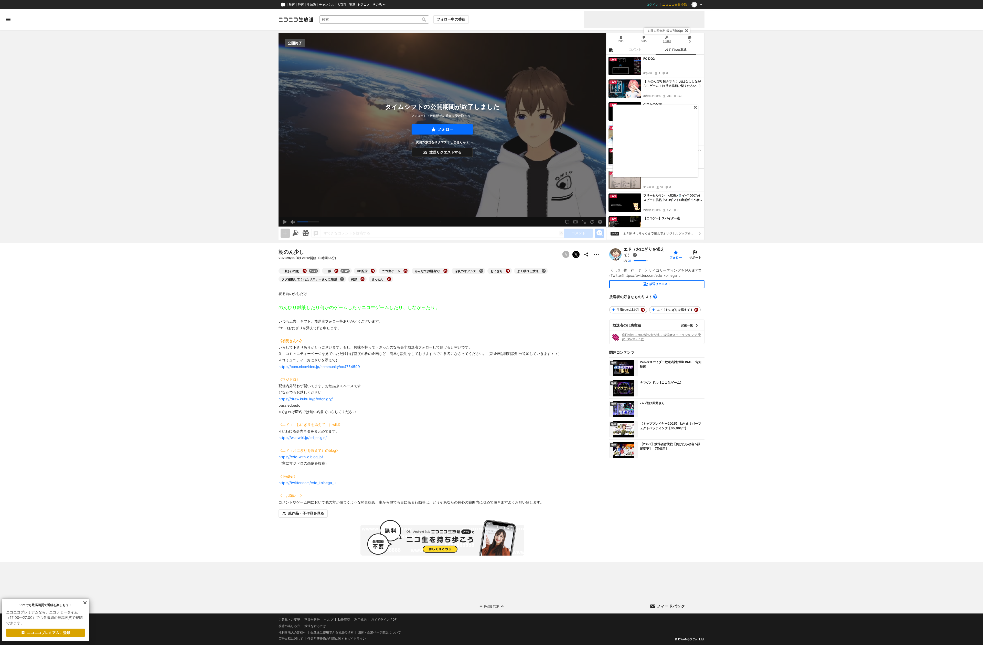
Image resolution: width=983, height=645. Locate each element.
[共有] (586, 254)
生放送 (311, 4)
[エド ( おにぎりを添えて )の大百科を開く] (696, 310)
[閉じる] (686, 31)
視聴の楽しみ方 (289, 626)
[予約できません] (565, 254)
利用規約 (360, 619)
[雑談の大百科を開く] (362, 279)
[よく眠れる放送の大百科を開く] (544, 271)
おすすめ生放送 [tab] (676, 49)
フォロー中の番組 (451, 19)
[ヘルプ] (655, 296)
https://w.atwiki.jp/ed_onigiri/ (303, 437)
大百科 (341, 4)
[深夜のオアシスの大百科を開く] (481, 271)
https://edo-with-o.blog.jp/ (301, 457)
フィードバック (670, 606)
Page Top (491, 606)
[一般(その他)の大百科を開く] (305, 271)
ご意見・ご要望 (289, 619)
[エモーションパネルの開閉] (599, 233)
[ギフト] (305, 233)
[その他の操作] (596, 254)
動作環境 (344, 619)
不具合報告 (312, 619)
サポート (695, 257)
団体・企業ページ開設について (379, 632)
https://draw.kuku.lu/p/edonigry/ (306, 399)
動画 (292, 4)
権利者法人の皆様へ (292, 632)
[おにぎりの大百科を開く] (508, 271)
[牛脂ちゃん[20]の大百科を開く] (643, 310)
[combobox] (374, 19)
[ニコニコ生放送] (296, 19)
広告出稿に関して (291, 638)
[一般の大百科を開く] (336, 271)
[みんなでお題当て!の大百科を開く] (445, 271)
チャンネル (326, 4)
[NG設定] (610, 50)
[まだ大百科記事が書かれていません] (635, 255)
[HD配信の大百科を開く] (373, 271)
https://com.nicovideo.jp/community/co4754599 (319, 366)
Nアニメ (364, 4)
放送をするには (315, 626)
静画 (301, 4)
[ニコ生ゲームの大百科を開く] (405, 271)
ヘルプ (328, 619)
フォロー (445, 129)
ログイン (652, 4)
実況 (352, 4)
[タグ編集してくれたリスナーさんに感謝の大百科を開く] (342, 279)
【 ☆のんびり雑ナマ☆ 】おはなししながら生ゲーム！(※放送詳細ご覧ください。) (672, 83)
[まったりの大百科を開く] (389, 279)
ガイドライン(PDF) (384, 619)
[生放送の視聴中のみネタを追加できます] (285, 233)
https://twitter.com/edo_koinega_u (307, 482)
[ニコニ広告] (295, 233)
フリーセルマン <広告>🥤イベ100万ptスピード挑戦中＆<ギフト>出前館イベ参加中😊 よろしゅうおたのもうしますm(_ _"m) (672, 197)
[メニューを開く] (8, 19)
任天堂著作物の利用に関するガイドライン (336, 638)
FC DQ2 (649, 58)
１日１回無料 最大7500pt (665, 31)
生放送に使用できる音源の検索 (332, 632)
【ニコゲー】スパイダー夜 (661, 218)
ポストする (576, 254)
